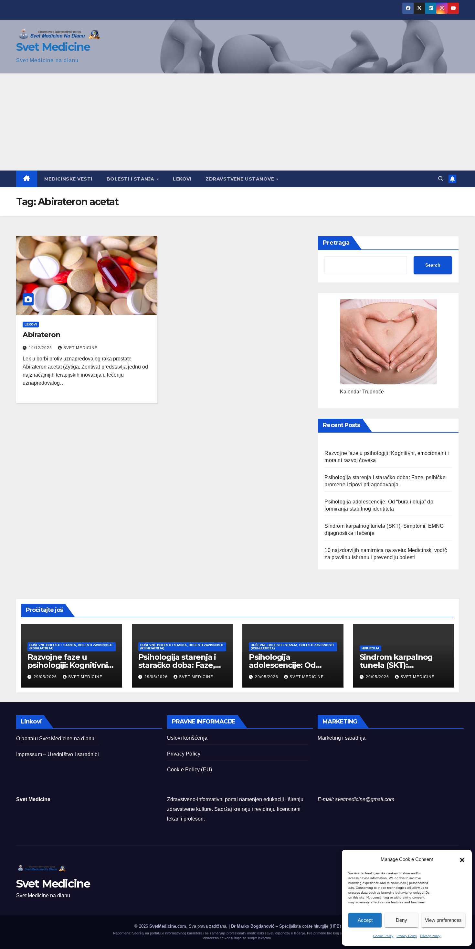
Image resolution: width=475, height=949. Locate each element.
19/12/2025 (41, 348)
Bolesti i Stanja (131, 179)
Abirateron (41, 334)
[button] (462, 859)
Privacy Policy (406, 936)
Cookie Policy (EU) (189, 769)
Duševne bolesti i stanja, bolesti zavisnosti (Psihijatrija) (70, 646)
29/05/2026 (46, 677)
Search (432, 265)
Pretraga (336, 242)
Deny (401, 920)
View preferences (443, 920)
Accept (365, 920)
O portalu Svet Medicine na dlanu (55, 738)
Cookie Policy (383, 936)
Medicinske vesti (68, 179)
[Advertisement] (237, 122)
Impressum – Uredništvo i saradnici (57, 754)
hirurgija (370, 648)
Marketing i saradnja (341, 738)
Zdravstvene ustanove (241, 179)
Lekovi (182, 179)
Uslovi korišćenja (187, 738)
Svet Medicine (53, 47)
